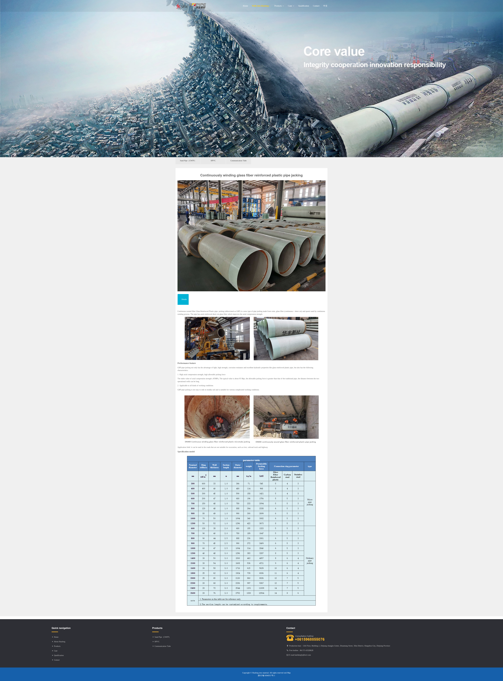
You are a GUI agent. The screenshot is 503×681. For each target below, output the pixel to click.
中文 (325, 6)
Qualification (303, 6)
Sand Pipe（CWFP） (188, 161)
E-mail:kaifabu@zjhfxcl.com (300, 655)
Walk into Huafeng (260, 6)
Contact (316, 6)
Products (278, 6)
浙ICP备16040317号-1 (266, 676)
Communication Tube (238, 161)
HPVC (213, 161)
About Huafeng (59, 642)
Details (184, 299)
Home (245, 6)
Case (290, 6)
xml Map (287, 673)
